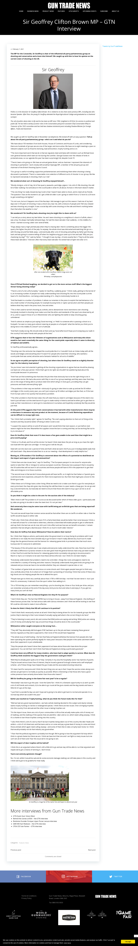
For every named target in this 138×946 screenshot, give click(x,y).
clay (31, 185)
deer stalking (20, 188)
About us (115, 11)
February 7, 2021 (18, 49)
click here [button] (67, 943)
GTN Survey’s (74, 11)
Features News (24, 843)
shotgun (20, 185)
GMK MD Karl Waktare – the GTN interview (29, 824)
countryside (49, 351)
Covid (43, 192)
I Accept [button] (128, 942)
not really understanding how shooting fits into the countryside (61, 293)
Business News (32, 11)
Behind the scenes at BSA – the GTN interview (30, 819)
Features (61, 11)
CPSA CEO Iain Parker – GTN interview (27, 826)
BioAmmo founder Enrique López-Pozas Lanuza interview (35, 821)
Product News (48, 11)
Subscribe (104, 11)
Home (21, 11)
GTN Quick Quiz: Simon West (24, 816)
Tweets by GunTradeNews (112, 46)
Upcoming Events (89, 11)
